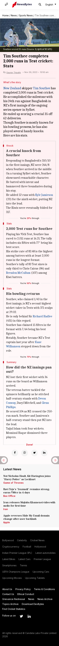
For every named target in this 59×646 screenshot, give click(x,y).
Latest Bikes (8, 559)
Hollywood (40, 546)
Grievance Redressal (13, 599)
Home (5, 15)
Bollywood (8, 540)
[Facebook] (14, 453)
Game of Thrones (13, 482)
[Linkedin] (44, 453)
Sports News (26, 15)
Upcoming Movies (12, 578)
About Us (7, 589)
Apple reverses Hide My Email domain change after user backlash (26, 517)
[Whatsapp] (24, 453)
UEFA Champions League (15, 571)
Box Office (9, 496)
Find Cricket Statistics (13, 609)
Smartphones (9, 565)
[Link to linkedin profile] (29, 616)
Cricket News (37, 540)
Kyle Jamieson (44, 195)
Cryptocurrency (10, 546)
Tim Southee (41, 88)
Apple (6, 522)
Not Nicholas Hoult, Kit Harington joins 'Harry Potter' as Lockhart (27, 477)
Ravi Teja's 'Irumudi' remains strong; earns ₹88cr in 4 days (26, 491)
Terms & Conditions (44, 589)
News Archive (45, 599)
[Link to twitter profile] (21, 616)
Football (27, 546)
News (14, 15)
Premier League (42, 559)
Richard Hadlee (42, 316)
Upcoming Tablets (35, 578)
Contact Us (8, 594)
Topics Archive (10, 604)
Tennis (23, 565)
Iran (5, 509)
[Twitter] (34, 453)
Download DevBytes (33, 604)
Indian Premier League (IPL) (17, 552)
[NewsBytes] (22, 5)
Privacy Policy (23, 589)
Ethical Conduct (25, 594)
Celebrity (22, 540)
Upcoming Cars (41, 571)
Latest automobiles (45, 552)
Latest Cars (24, 559)
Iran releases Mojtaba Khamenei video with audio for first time (29, 504)
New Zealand (12, 88)
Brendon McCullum (18, 273)
